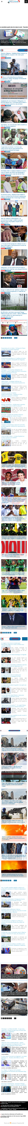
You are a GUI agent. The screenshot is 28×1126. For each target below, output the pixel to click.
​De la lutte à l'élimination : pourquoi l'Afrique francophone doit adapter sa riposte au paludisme (13, 1084)
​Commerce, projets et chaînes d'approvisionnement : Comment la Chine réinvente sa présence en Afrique (11, 394)
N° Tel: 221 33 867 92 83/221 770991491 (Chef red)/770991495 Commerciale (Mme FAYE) (10, 1106)
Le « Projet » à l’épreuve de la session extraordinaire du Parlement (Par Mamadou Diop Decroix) (13, 1071)
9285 (16, 337)
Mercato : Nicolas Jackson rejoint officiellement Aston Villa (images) (11, 483)
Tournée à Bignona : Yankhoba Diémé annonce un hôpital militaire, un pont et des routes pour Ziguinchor (14, 55)
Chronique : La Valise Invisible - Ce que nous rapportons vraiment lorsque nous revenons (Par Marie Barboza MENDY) (13, 1030)
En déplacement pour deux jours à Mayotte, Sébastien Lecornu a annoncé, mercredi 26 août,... (19, 915)
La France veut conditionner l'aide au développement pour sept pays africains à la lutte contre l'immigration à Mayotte (13, 911)
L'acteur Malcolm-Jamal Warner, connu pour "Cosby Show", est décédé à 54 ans (12, 695)
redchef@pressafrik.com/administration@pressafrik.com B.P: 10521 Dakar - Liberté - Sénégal (13, 1109)
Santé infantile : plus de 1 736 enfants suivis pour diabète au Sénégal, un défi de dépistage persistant (14, 994)
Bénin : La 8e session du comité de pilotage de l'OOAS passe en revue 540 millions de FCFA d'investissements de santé (14, 856)
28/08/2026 (7, 151)
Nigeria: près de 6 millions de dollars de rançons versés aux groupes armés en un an (13, 821)
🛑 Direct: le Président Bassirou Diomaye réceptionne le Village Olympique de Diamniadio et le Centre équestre (13, 78)
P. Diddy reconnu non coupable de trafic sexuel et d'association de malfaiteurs (14, 716)
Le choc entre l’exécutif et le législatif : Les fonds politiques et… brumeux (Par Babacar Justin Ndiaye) (14, 1058)
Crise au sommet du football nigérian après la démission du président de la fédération (13, 573)
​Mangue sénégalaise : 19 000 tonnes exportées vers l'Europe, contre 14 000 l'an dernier (13, 405)
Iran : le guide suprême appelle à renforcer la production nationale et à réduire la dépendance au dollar (13, 889)
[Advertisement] (14, 15)
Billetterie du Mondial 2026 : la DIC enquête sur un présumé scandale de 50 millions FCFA (14, 537)
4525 (15, 880)
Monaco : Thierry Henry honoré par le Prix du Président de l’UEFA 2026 (13, 627)
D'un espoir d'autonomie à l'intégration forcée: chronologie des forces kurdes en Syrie (13, 899)
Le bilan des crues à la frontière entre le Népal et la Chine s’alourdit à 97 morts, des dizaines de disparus (13, 934)
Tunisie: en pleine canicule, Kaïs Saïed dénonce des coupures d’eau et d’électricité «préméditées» (13, 838)
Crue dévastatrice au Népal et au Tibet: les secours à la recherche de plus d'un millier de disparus (12, 922)
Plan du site (6, 1123)
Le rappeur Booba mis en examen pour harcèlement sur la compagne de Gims (11, 675)
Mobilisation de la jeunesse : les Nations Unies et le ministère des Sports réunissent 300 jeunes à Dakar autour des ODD (13, 518)
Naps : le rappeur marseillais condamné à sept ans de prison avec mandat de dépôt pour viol (14, 665)
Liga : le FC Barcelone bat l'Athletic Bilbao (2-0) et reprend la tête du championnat (13, 591)
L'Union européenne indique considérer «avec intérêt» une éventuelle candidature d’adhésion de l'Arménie (13, 945)
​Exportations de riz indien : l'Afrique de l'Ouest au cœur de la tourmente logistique (13, 349)
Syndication (13, 1123)
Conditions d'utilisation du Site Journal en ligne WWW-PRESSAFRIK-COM (13, 1117)
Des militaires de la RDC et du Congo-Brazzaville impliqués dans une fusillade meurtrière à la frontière (12, 802)
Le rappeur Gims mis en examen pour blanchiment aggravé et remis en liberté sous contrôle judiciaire (12, 644)
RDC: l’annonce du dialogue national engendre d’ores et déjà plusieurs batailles (13, 749)
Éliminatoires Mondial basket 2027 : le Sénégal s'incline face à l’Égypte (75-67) (12, 609)
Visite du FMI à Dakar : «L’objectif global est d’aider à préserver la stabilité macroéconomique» (12, 438)
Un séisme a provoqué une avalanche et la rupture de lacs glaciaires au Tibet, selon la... (19, 938)
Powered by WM (20, 1123)
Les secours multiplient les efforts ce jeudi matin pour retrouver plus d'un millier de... (19, 927)
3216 (15, 632)
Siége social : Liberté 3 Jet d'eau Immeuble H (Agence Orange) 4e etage (12, 1103)
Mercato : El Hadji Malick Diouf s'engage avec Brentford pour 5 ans (13, 555)
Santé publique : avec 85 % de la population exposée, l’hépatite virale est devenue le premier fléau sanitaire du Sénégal (13, 976)
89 (15, 1018)
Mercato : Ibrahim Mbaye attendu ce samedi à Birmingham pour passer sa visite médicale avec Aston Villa (14, 41)
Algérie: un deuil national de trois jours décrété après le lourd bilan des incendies (13, 875)
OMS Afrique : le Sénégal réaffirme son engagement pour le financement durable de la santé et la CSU (13, 383)
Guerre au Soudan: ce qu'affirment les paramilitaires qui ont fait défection (12, 767)
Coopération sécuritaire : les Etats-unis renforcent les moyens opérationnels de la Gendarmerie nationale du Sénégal (12, 148)
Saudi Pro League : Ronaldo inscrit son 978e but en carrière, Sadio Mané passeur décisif (13, 465)
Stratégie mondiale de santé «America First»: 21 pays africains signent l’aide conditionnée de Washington (14, 1012)
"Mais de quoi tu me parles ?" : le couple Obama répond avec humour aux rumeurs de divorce (13, 705)
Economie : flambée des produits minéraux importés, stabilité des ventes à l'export (12, 415)
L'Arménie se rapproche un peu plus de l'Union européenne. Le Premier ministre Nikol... (19, 950)
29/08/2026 (8, 57)
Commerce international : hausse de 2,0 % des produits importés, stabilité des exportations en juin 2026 (13, 426)
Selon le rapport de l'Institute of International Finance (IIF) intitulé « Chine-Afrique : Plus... (19, 399)
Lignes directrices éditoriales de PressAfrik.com (12, 1114)
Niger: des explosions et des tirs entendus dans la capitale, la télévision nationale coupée (13, 785)
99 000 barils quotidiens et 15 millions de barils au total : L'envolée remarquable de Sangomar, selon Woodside (13, 360)
